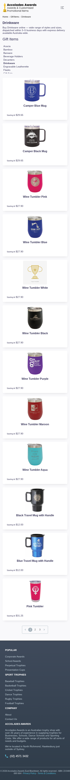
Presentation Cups (15, 669)
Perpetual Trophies (15, 665)
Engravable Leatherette (16, 66)
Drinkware (9, 63)
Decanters (8, 59)
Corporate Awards (14, 656)
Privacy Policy (29, 773)
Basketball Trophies (15, 685)
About (8, 714)
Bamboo (7, 49)
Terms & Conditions (47, 773)
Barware (7, 53)
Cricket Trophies (14, 690)
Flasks (6, 70)
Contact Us (11, 719)
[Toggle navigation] (62, 7)
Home (5, 17)
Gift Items (15, 17)
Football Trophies (14, 703)
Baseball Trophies (14, 681)
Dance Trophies (13, 694)
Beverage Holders (13, 56)
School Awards (13, 661)
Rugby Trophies (13, 698)
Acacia (7, 46)
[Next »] (44, 630)
